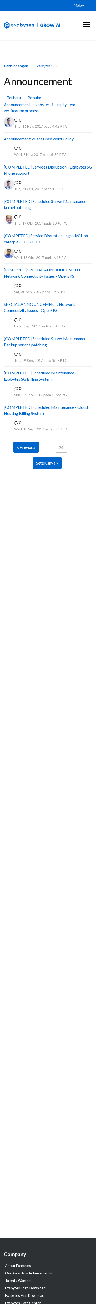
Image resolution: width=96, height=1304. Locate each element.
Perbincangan (16, 65)
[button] (86, 23)
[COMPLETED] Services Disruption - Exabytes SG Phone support (48, 169)
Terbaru (14, 97)
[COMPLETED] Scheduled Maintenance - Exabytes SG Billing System (40, 375)
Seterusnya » (47, 462)
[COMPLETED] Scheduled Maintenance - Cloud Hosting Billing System (46, 410)
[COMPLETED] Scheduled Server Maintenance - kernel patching (46, 204)
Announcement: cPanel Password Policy (39, 138)
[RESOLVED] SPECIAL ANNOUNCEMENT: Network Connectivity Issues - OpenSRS (43, 272)
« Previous (26, 447)
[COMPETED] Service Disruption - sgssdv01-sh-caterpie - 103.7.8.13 (46, 238)
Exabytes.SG (45, 65)
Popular (34, 97)
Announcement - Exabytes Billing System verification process (39, 107)
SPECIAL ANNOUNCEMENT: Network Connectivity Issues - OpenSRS (39, 307)
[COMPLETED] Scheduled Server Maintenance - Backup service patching (46, 341)
